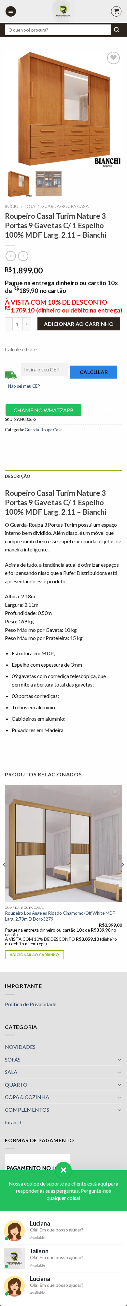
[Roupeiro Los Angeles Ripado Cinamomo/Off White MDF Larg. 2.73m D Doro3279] (63, 843)
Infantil (13, 1122)
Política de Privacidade (30, 1004)
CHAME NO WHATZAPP (43, 410)
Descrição (17, 476)
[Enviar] (116, 29)
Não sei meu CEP (24, 386)
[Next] (122, 877)
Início (12, 206)
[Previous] (4, 877)
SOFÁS (13, 1059)
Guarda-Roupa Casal (66, 206)
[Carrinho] (116, 11)
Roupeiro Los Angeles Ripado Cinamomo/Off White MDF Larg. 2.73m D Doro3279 (60, 916)
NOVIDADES (20, 1047)
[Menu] (11, 11)
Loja (30, 206)
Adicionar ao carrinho (79, 324)
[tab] (63, 476)
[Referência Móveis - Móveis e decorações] (63, 11)
